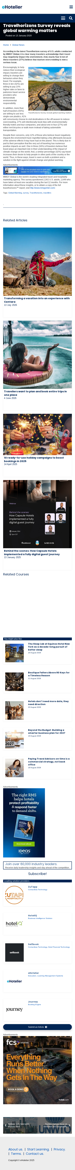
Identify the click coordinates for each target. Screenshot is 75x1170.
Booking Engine (34, 1004)
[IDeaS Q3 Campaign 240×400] (24, 857)
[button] (71, 7)
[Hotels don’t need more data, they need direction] (14, 710)
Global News (18, 45)
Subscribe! (37, 873)
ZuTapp (32, 886)
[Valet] (37, 1103)
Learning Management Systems (50, 976)
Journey (33, 1001)
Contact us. (35, 1153)
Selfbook (33, 944)
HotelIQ (32, 915)
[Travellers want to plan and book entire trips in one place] (37, 355)
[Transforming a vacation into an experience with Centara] (37, 262)
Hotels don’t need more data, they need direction (48, 703)
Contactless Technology (37, 890)
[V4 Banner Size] (37, 174)
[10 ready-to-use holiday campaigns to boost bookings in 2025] (37, 434)
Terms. (16, 1153)
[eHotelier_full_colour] (12, 7)
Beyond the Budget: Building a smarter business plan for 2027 (46, 731)
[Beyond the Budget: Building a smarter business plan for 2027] (14, 739)
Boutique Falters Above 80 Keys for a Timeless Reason (49, 674)
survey (26, 193)
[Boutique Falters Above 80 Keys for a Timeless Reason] (14, 681)
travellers (47, 193)
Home (6, 45)
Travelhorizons (36, 193)
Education (32, 976)
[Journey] (14, 1010)
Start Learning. (37, 1149)
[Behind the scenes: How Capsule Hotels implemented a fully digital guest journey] (37, 514)
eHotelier (33, 973)
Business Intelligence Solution (40, 918)
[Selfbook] (14, 952)
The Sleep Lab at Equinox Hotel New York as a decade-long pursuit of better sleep (49, 646)
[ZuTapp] (14, 895)
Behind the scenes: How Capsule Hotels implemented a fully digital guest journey (32, 552)
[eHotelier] (14, 981)
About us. (15, 1149)
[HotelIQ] (14, 924)
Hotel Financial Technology (59, 947)
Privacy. (59, 1149)
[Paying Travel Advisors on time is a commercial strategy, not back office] (14, 768)
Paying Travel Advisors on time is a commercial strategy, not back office (49, 761)
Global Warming (15, 193)
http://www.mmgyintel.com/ (42, 188)
